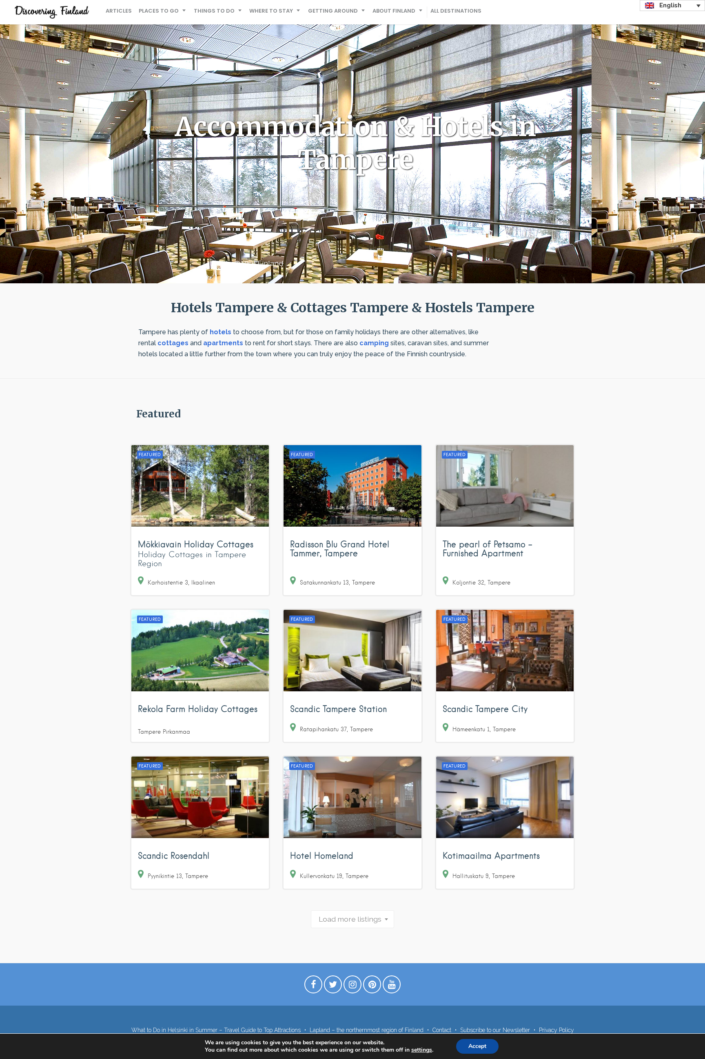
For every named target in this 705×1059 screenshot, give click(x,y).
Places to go (159, 11)
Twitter (333, 986)
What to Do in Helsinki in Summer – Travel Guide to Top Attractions (216, 1030)
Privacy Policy (556, 1030)
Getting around (333, 11)
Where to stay (271, 11)
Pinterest (372, 986)
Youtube (392, 986)
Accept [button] (477, 1046)
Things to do (214, 11)
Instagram (352, 986)
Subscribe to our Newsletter (495, 1030)
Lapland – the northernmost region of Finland (366, 1030)
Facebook (313, 986)
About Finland (393, 11)
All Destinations (455, 11)
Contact (441, 1030)
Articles (119, 11)
